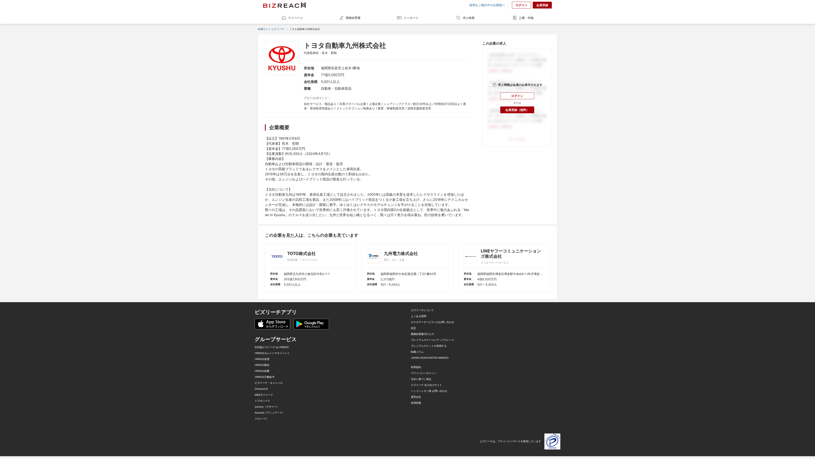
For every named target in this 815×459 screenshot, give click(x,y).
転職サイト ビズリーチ (271, 29)
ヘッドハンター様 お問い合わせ (429, 391)
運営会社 (416, 397)
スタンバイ (261, 418)
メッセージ (410, 18)
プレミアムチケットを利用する (429, 346)
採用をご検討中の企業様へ (487, 5)
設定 (413, 328)
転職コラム (417, 352)
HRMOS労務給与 (264, 377)
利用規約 (416, 367)
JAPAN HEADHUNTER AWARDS (430, 358)
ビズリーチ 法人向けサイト (426, 385)
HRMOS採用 (262, 359)
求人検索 (469, 18)
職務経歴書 (353, 18)
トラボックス (262, 401)
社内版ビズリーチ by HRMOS (272, 347)
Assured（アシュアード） (270, 412)
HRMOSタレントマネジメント (272, 353)
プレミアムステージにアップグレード (432, 340)
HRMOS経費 (262, 371)
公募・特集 (526, 18)
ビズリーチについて (422, 310)
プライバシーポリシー (423, 373)
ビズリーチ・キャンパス (269, 383)
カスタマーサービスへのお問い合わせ (432, 322)
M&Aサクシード (264, 395)
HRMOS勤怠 (262, 365)
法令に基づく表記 (421, 379)
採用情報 (416, 403)
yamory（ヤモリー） (267, 406)
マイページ (295, 18)
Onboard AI (261, 389)
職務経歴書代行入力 (422, 334)
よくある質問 (418, 316)
